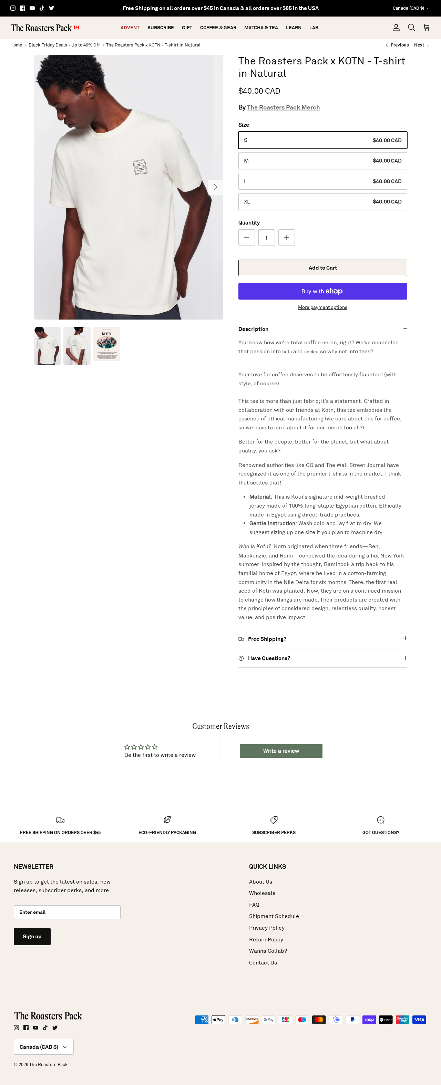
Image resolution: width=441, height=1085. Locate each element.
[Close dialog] (303, 438)
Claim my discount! (220, 624)
